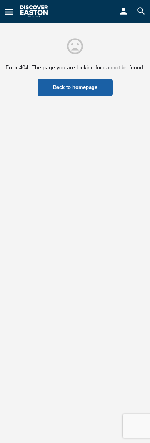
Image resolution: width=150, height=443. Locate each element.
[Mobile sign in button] (123, 11)
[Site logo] (34, 11)
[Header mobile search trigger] (141, 11)
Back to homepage (75, 87)
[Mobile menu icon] (9, 11)
